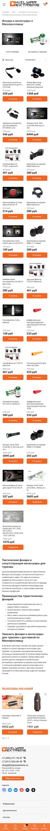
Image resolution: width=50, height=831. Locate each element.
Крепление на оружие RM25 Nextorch (36, 203)
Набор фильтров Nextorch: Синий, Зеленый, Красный (35, 84)
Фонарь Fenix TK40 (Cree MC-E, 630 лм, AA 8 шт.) (13, 447)
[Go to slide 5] (16, 521)
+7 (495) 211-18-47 (12, 758)
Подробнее (37, 502)
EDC (14, 12)
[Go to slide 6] (19, 521)
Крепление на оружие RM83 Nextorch (36, 165)
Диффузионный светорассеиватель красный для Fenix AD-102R (36, 405)
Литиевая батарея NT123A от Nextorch (11, 403)
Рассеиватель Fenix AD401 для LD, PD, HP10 (13, 242)
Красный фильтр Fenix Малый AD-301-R (12, 203)
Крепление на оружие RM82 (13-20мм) (36, 446)
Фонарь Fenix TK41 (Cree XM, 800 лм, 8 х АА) (35, 125)
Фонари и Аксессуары (28, 12)
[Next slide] (46, 41)
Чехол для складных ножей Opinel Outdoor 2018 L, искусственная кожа (37, 719)
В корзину (13, 99)
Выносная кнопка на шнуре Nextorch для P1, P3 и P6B (13, 84)
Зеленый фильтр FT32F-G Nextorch (10, 165)
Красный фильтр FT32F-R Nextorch (34, 280)
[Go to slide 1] (13, 78)
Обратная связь (13, 778)
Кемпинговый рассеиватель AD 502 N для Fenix (13, 281)
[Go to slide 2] (38, 78)
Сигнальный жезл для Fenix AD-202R (36, 364)
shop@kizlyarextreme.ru (15, 765)
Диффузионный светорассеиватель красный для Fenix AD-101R (36, 323)
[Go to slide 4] (13, 521)
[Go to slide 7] (22, 521)
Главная (5, 12)
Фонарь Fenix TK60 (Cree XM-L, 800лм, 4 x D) (36, 487)
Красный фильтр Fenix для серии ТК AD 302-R (12, 486)
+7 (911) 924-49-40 (12, 761)
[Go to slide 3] (16, 274)
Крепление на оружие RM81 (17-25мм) (36, 242)
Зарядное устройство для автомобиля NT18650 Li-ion (12, 125)
